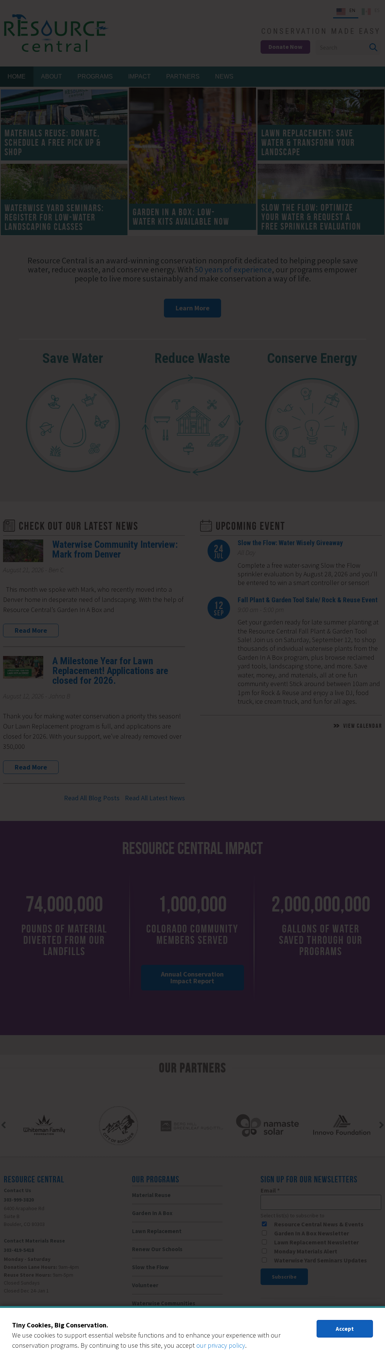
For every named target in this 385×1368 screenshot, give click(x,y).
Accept (345, 1328)
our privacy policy (220, 1345)
